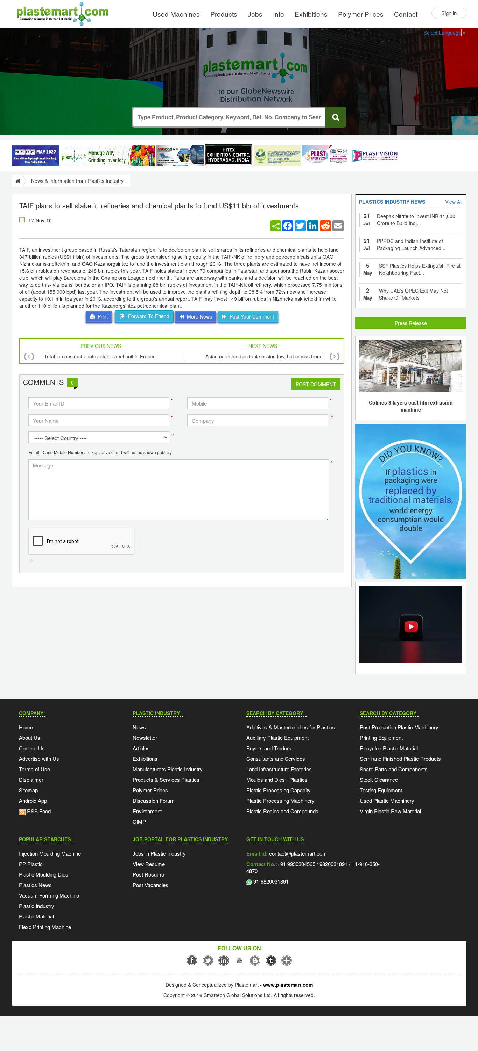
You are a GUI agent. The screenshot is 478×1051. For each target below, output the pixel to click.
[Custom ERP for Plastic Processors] (108, 155)
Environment (147, 811)
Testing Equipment (381, 790)
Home (26, 727)
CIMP (139, 821)
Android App (33, 800)
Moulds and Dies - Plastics (277, 779)
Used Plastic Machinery (387, 800)
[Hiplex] (228, 155)
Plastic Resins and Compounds (282, 811)
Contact (405, 14)
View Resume (149, 863)
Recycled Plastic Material (389, 748)
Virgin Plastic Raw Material (390, 811)
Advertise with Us (39, 758)
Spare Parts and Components (394, 769)
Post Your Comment (250, 316)
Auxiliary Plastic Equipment (277, 737)
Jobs (255, 14)
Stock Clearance (379, 779)
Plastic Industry (36, 905)
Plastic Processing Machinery (280, 800)
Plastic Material (36, 916)
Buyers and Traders (268, 748)
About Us (29, 737)
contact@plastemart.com (297, 853)
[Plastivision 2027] (374, 156)
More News (198, 316)
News (139, 727)
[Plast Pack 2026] (326, 155)
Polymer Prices (361, 14)
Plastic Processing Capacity (278, 790)
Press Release (411, 323)
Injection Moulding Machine (50, 853)
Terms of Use (34, 769)
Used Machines (176, 14)
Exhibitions (311, 14)
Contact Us (32, 748)
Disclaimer (31, 779)
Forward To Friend (147, 316)
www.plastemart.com (288, 984)
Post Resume (148, 874)
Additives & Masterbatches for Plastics (290, 727)
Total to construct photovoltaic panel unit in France (100, 356)
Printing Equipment (381, 737)
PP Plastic (31, 863)
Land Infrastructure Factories (279, 769)
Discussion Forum (154, 800)
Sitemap (28, 790)
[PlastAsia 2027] (35, 155)
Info (278, 14)
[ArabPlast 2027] (180, 155)
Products (223, 14)
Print (101, 316)
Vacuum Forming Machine (49, 895)
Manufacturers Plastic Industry (168, 769)
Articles (141, 748)
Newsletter (145, 737)
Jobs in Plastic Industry (159, 853)
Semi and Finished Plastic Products (400, 758)
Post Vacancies (150, 884)
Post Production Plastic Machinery (399, 727)
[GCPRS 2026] (277, 155)
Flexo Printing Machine (45, 926)
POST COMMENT (316, 384)
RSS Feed (38, 811)
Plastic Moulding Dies (43, 874)
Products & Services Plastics (166, 779)
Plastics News (35, 884)
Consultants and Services (275, 758)
